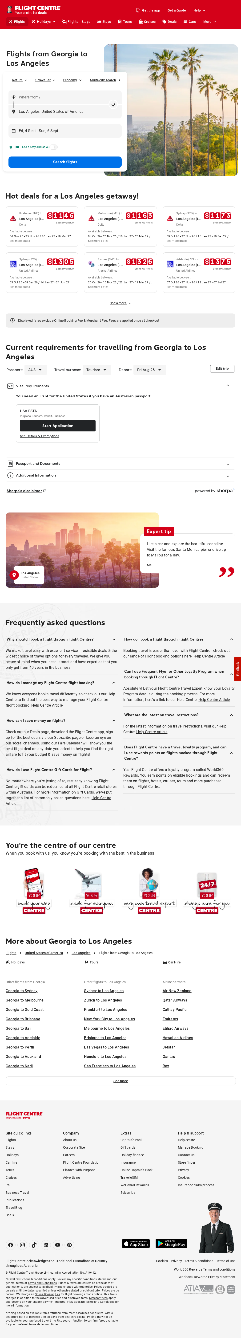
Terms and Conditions (42, 1283)
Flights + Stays (79, 21)
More (207, 21)
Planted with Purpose (79, 1170)
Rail (8, 1185)
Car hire (11, 1162)
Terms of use (225, 1261)
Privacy (183, 1170)
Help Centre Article (47, 705)
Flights (19, 21)
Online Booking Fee (68, 320)
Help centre (186, 1140)
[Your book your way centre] (34, 891)
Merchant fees (98, 1298)
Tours (127, 21)
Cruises (150, 21)
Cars (192, 21)
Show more (118, 303)
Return (17, 80)
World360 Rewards (134, 1185)
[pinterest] (69, 1245)
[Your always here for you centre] (207, 891)
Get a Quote (177, 10)
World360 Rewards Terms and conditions (204, 1269)
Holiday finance (132, 1155)
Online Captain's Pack (136, 1170)
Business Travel (17, 1192)
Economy (70, 80)
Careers (69, 1155)
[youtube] (58, 1245)
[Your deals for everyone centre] (91, 891)
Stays (106, 21)
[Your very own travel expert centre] (149, 891)
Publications (15, 1200)
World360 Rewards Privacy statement (207, 1277)
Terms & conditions (199, 1261)
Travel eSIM (129, 1177)
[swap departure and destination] (113, 104)
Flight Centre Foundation (81, 1162)
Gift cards (127, 1147)
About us (70, 1140)
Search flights (65, 162)
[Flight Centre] (24, 1115)
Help (197, 10)
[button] (121, 1080)
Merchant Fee (96, 320)
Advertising (71, 1177)
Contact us (186, 1155)
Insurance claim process (196, 1185)
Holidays (44, 21)
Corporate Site (74, 1147)
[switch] (53, 148)
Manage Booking (190, 1147)
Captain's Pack (131, 1140)
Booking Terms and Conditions (94, 1301)
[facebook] (11, 1245)
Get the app (151, 10)
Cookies (184, 1177)
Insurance (128, 1162)
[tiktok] (34, 1245)
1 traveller (43, 80)
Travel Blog (14, 1207)
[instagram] (22, 1245)
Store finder (186, 1162)
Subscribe (127, 1192)
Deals (172, 21)
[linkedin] (46, 1245)
